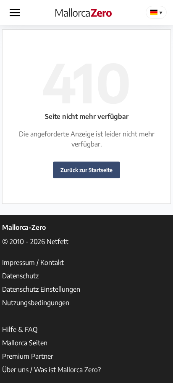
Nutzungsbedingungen (35, 302)
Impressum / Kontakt (33, 262)
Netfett (57, 241)
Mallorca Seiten (24, 343)
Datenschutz (20, 276)
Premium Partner (27, 356)
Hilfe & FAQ (20, 329)
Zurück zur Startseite (86, 170)
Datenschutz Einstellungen (41, 289)
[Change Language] (156, 12)
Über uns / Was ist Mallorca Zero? (51, 369)
